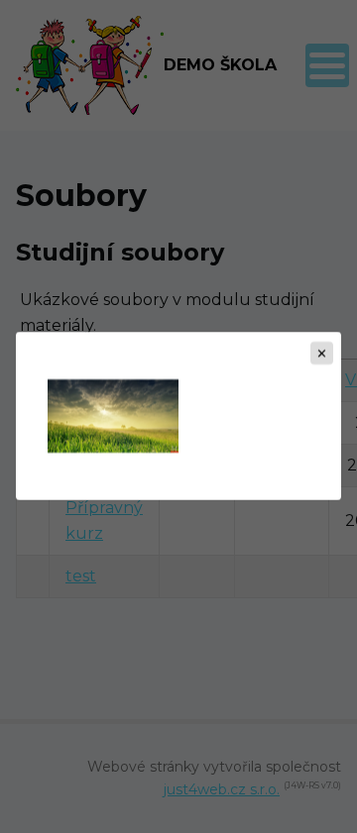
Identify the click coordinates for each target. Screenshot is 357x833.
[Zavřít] (321, 353)
